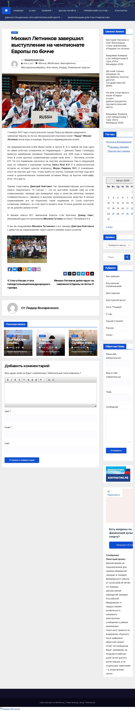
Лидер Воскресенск (34, 60)
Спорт (14, 32)
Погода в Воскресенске (118, 142)
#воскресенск (68, 63)
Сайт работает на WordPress (52, 702)
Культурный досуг (116, 300)
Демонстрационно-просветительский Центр (33, 17)
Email (8, 427)
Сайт (7, 443)
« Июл (109, 227)
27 (122, 213)
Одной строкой (114, 321)
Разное (110, 328)
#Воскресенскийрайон (33, 67)
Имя (8, 411)
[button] (8, 379)
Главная (18, 10)
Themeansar (90, 702)
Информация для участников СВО (89, 17)
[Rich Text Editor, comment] (51, 393)
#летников (52, 67)
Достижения (113, 293)
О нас (32, 10)
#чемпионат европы (79, 67)
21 (127, 208)
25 (113, 213)
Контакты (121, 10)
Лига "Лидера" (114, 307)
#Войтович (53, 63)
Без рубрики (112, 276)
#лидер (63, 67)
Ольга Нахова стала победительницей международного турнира (28, 284)
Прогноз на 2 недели (119, 151)
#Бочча (42, 63)
